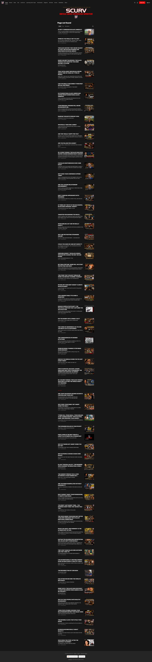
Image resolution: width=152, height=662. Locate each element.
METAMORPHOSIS (61, 65)
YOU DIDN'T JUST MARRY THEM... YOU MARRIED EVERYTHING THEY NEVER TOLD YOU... (70, 507)
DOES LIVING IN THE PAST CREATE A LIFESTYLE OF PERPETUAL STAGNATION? (69, 435)
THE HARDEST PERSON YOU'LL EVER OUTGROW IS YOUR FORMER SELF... (68, 474)
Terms (78, 653)
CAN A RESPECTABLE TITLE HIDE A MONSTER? (68, 296)
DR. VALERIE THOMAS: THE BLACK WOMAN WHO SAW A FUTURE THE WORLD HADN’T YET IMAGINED (70, 381)
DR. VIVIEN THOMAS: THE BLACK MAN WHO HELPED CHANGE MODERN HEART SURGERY (70, 153)
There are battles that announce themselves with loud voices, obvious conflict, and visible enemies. (70, 498)
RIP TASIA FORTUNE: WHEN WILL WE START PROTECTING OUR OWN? (70, 265)
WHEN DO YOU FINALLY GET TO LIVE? (68, 38)
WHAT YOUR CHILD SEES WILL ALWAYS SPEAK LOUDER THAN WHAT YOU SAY (70, 563)
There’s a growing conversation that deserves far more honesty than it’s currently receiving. (69, 98)
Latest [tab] (60, 26)
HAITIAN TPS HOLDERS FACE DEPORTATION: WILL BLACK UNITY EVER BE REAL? (70, 540)
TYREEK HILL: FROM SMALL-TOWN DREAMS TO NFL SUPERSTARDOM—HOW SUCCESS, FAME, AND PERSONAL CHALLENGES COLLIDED (70, 417)
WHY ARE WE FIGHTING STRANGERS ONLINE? (68, 235)
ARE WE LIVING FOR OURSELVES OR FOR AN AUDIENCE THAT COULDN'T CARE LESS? (70, 227)
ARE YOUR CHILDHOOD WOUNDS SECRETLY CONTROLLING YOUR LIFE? (70, 394)
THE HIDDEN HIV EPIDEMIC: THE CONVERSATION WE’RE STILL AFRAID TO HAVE (69, 246)
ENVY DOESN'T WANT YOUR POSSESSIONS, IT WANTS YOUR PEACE (70, 495)
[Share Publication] (137, 2)
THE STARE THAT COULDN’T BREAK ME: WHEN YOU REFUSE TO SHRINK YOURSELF (70, 276)
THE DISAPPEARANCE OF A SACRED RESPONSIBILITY (69, 553)
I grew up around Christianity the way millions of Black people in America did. (69, 127)
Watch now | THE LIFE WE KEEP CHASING (66, 477)
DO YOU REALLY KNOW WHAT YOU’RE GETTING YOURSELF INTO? (70, 145)
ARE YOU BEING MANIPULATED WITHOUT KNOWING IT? (70, 484)
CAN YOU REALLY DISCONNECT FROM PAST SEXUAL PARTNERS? (70, 84)
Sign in (148, 2)
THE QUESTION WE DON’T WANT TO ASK (66, 208)
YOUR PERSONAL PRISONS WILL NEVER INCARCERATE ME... (69, 106)
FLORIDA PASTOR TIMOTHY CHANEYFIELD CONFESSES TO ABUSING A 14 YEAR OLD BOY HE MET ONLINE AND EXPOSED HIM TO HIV (70, 299)
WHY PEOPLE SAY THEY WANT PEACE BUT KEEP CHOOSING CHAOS (70, 457)
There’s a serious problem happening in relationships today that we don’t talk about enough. (70, 188)
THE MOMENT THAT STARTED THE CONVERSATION (68, 278)
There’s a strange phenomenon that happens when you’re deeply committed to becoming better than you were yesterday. (70, 178)
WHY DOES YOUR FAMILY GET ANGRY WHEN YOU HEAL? (68, 405)
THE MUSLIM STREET (62, 572)
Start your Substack (73, 656)
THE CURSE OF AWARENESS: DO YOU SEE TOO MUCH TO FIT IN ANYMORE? (69, 327)
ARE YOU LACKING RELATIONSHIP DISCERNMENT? (67, 185)
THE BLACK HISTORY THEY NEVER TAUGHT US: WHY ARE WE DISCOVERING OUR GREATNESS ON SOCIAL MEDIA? (70, 49)
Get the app (81, 656)
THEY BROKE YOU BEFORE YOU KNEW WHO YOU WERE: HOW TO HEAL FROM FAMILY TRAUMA (69, 408)
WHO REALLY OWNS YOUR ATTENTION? (66, 428)
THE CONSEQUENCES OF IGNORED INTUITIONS (68, 338)
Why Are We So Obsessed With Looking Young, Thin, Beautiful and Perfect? (68, 352)
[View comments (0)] (67, 35)
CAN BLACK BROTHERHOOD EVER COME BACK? (69, 163)
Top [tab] (63, 26)
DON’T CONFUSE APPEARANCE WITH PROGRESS (68, 196)
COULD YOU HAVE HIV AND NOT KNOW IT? (70, 244)
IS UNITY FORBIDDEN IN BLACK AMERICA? (70, 29)
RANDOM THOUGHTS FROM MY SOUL (68, 116)
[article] (76, 32)
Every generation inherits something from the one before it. (70, 623)
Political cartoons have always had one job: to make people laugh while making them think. (70, 312)
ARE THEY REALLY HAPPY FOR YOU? (68, 134)
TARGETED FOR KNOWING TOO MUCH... (69, 214)
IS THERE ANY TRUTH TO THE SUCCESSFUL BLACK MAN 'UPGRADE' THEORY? (70, 205)
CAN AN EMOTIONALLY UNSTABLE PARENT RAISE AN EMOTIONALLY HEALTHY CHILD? (70, 560)
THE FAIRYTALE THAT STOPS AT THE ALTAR (66, 510)
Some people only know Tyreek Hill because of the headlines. (70, 420)
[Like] (58, 44)
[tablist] (64, 26)
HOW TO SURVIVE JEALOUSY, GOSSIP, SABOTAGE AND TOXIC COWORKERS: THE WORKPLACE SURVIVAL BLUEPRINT (70, 370)
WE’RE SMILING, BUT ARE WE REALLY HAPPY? (68, 224)
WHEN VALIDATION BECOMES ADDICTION (66, 613)
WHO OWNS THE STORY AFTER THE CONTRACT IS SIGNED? (68, 641)
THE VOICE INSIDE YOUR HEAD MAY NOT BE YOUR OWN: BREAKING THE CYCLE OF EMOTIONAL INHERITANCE (70, 518)
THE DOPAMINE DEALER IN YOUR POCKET (70, 426)
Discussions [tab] (67, 26)
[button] (6, 2)
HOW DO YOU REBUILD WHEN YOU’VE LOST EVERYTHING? (70, 360)
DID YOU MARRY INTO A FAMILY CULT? (69, 318)
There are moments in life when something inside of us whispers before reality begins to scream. (69, 341)
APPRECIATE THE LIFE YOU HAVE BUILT (66, 118)
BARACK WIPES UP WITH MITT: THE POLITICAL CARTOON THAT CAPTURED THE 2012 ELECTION (70, 308)
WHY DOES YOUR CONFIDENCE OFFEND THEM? (69, 174)
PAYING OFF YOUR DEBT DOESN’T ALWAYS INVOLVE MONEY (70, 285)
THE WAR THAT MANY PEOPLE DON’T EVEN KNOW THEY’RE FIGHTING (70, 633)
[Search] (135, 2)
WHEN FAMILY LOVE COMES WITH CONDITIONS (68, 320)
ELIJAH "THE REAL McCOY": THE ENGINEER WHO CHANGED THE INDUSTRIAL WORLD (70, 465)
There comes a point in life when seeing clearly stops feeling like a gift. (70, 331)
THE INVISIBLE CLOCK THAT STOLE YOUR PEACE (69, 620)
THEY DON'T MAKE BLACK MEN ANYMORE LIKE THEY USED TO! (70, 551)
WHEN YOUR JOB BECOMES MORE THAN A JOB (67, 373)
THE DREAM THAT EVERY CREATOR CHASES (66, 643)
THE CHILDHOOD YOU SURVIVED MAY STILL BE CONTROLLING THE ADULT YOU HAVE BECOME (67, 397)
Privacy (75, 653)
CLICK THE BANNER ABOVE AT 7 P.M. (65, 258)
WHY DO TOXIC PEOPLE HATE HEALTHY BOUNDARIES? (69, 600)
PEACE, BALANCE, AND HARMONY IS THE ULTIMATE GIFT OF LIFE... (69, 529)
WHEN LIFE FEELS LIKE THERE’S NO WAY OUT (67, 362)
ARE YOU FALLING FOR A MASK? (67, 143)
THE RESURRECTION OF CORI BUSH (68, 570)
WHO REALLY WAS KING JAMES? (67, 124)
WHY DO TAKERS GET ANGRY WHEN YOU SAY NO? (69, 445)
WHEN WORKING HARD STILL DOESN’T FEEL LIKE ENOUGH (70, 198)
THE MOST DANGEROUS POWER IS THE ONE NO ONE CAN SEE (70, 487)
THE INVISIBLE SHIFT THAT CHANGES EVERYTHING (68, 447)
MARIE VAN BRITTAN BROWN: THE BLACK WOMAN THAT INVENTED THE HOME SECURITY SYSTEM (70, 62)
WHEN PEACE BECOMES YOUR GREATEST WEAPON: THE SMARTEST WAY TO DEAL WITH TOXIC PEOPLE (69, 603)
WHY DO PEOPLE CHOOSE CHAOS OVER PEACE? (69, 454)
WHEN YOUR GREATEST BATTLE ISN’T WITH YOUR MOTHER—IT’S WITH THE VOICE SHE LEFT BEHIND (70, 522)
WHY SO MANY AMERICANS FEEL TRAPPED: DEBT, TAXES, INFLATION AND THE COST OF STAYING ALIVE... (69, 41)
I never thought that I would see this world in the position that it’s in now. (70, 288)
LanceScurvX (65, 33)
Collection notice (83, 653)
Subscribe (142, 2)
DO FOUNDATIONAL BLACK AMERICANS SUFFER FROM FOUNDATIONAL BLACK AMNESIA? (69, 95)
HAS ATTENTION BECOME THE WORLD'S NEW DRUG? (69, 579)
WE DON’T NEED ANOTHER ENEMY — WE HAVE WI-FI (69, 237)
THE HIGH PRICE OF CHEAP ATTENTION (66, 582)
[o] (89, 32)
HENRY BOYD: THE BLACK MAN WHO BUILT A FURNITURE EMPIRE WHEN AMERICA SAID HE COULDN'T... (70, 590)
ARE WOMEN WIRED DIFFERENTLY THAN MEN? (67, 87)
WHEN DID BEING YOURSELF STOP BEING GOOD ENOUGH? (69, 349)
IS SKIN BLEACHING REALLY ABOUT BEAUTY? (68, 630)
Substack (70, 659)
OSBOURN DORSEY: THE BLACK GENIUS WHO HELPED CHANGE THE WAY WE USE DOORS (69, 255)
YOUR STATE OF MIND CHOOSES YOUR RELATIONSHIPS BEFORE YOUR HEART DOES (70, 611)
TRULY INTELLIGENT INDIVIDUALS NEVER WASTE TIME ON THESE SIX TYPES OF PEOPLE (69, 73)
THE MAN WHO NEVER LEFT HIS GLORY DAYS (67, 437)
